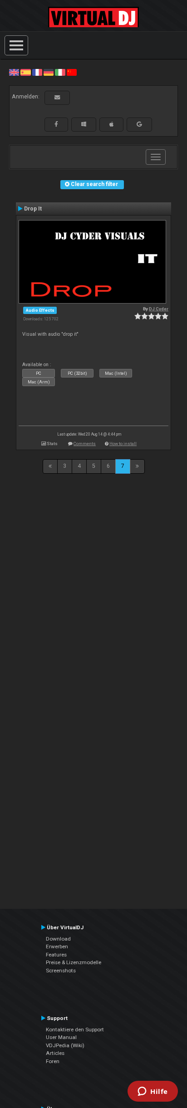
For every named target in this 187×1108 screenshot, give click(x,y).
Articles (55, 1053)
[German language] (49, 72)
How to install (123, 443)
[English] (14, 72)
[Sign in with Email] (57, 97)
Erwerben (57, 946)
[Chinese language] (72, 72)
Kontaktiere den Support (75, 1029)
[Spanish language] (25, 72)
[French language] (37, 72)
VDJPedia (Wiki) (65, 1045)
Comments (85, 443)
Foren (52, 1061)
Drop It (33, 209)
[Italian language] (60, 72)
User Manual (61, 1037)
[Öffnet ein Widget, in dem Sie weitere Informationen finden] (153, 1092)
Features (56, 954)
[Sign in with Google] (139, 124)
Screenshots (61, 970)
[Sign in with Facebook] (56, 124)
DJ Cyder (158, 308)
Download (58, 939)
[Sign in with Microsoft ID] (83, 124)
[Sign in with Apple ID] (111, 124)
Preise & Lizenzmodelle (73, 962)
